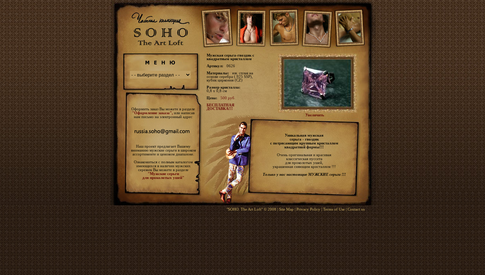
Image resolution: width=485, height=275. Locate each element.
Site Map (286, 209)
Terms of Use (334, 209)
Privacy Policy (308, 209)
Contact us (356, 209)
